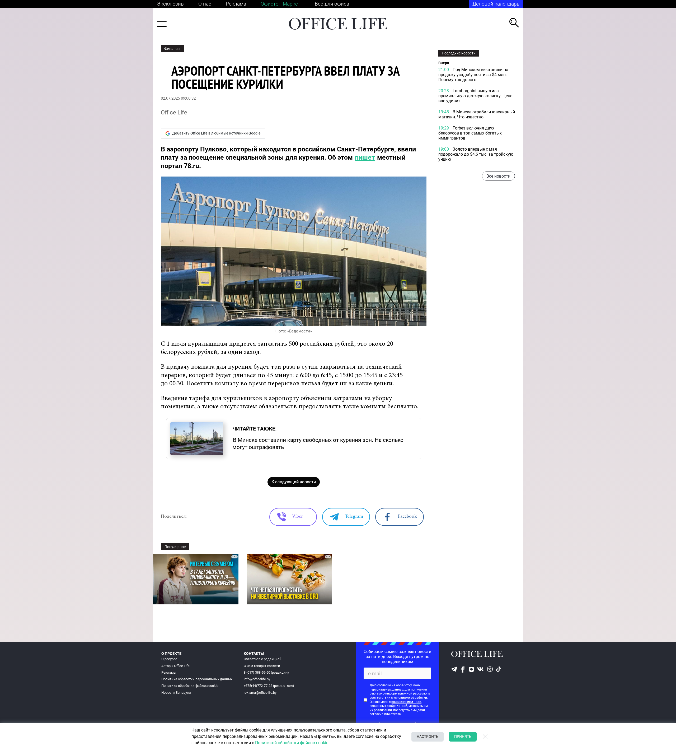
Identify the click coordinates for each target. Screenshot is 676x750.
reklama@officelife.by (260, 693)
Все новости (498, 176)
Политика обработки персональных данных (196, 679)
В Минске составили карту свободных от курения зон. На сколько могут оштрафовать (317, 443)
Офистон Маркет (280, 4)
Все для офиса (332, 4)
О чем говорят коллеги (262, 666)
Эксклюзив (170, 4)
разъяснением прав (406, 702)
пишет (365, 157)
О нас (204, 4)
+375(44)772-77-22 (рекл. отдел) (269, 686)
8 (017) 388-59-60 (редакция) (266, 672)
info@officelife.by (257, 679)
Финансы (172, 49)
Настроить (427, 736)
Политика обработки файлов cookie (189, 686)
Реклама (236, 4)
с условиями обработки (409, 698)
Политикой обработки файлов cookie (291, 742)
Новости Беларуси (176, 693)
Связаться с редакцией (262, 659)
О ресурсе (169, 659)
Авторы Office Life (175, 666)
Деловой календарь (495, 4)
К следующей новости (293, 481)
